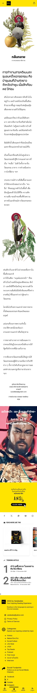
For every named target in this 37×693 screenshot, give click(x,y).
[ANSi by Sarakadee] (19, 3)
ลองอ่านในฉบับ (12, 658)
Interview (10, 661)
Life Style (10, 644)
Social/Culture (12, 641)
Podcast (10, 652)
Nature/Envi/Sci (12, 638)
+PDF (9, 647)
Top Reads (11, 649)
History (9, 636)
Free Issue (11, 655)
